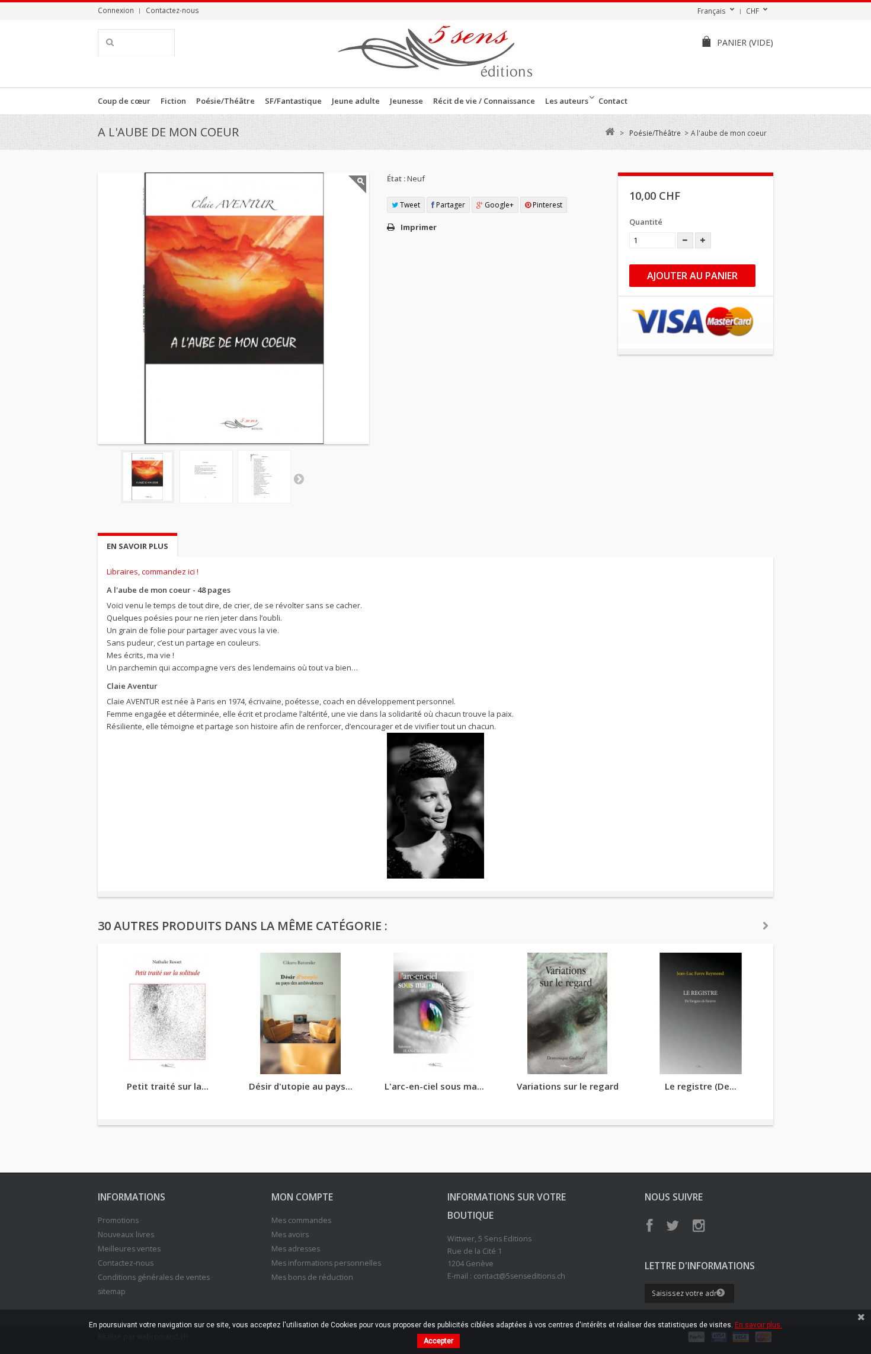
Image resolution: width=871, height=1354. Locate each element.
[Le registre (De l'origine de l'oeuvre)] (700, 1013)
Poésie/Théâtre (225, 100)
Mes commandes (301, 1220)
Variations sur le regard (568, 1086)
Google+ (498, 205)
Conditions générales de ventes (154, 1277)
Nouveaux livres (126, 1235)
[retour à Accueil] (609, 131)
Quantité (645, 221)
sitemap (112, 1291)
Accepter (438, 1341)
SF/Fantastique (293, 100)
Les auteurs (566, 100)
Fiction (173, 100)
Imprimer (419, 227)
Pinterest (546, 205)
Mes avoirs (290, 1235)
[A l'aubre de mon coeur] (147, 477)
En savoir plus (137, 546)
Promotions (118, 1220)
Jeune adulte (356, 100)
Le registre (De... (700, 1086)
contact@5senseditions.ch (519, 1276)
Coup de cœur (124, 100)
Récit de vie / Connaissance (484, 100)
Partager (449, 205)
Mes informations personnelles (326, 1263)
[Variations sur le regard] (567, 1013)
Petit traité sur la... (168, 1086)
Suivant (299, 478)
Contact (612, 100)
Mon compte (302, 1196)
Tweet (409, 205)
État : (396, 178)
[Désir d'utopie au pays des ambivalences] (300, 1013)
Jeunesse (406, 100)
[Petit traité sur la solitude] (167, 1013)
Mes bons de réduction (312, 1277)
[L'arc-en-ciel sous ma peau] (434, 1013)
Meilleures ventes (129, 1249)
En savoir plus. (758, 1325)
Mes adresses (295, 1249)
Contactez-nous (172, 10)
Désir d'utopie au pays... (301, 1086)
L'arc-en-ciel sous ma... (434, 1086)
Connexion (116, 10)
